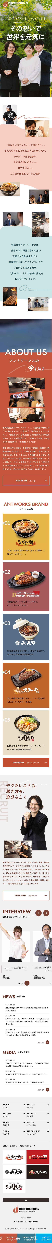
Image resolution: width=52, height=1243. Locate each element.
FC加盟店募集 (28, 1238)
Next (46, 913)
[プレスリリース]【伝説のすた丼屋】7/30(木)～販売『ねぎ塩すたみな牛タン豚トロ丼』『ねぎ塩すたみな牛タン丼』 (27, 1021)
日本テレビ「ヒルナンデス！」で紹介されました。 (26, 1082)
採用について (26, 895)
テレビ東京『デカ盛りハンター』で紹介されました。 (27, 1074)
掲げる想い (26, 480)
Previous (38, 913)
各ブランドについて (26, 762)
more (21, 983)
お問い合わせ (11, 1238)
